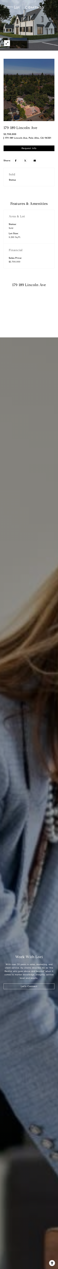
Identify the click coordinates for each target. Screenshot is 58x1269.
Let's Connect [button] (29, 986)
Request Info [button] (29, 148)
